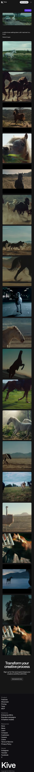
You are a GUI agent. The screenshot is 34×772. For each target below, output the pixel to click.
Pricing (3, 704)
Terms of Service (7, 742)
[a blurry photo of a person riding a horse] (17, 394)
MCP (3, 709)
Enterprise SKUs (7, 715)
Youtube (4, 753)
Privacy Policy (6, 744)
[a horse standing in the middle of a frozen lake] (17, 579)
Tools (3, 706)
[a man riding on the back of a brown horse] (17, 117)
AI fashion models (7, 720)
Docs (3, 726)
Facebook (4, 755)
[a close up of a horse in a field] (17, 148)
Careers (4, 737)
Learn (3, 730)
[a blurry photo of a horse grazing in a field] (17, 609)
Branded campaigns (8, 717)
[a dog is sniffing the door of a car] (17, 548)
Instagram (5, 750)
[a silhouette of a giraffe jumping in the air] (17, 363)
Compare (4, 733)
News (3, 728)
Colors (3, 740)
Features (4, 700)
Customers (5, 735)
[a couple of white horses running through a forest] (17, 425)
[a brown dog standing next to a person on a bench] (17, 640)
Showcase (5, 702)
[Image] (17, 86)
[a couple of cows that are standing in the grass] (17, 486)
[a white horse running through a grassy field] (17, 56)
